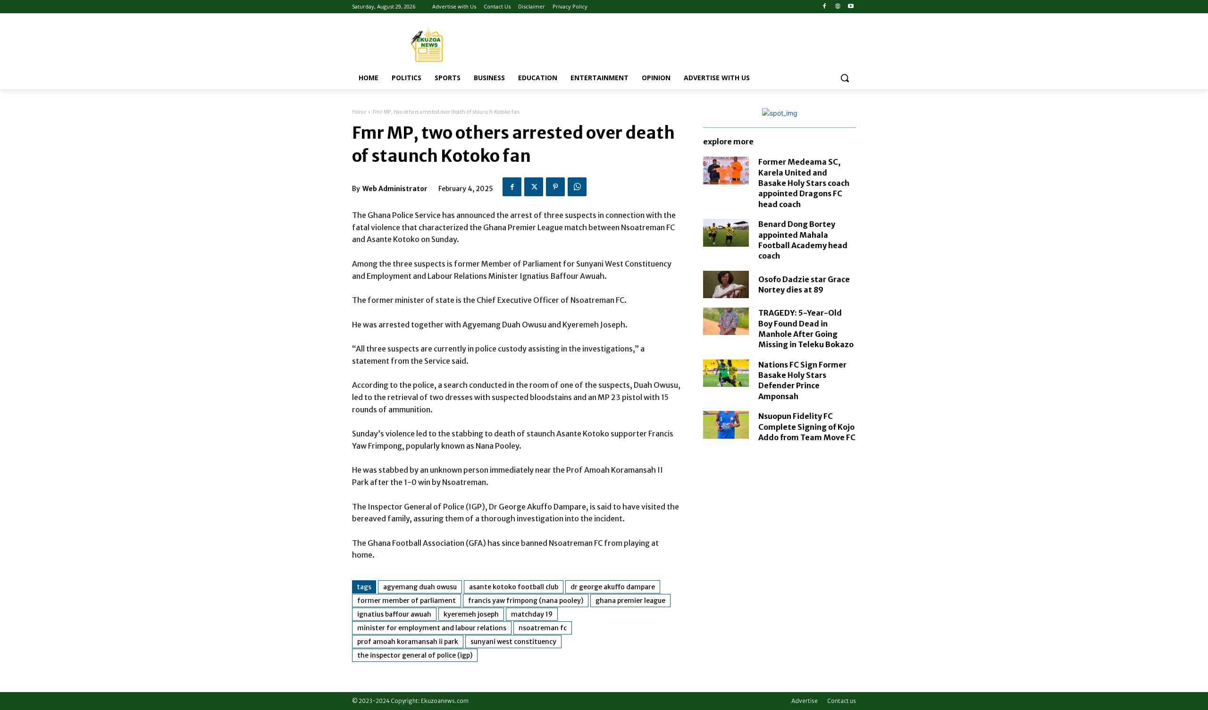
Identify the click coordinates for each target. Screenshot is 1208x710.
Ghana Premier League (630, 600)
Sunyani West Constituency (513, 641)
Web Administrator (395, 188)
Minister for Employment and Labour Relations (431, 628)
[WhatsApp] (577, 186)
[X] (533, 186)
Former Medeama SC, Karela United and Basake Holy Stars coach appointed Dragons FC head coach (803, 183)
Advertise (804, 700)
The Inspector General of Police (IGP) (414, 655)
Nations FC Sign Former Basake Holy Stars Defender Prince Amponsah (802, 380)
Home (359, 112)
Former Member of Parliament (406, 600)
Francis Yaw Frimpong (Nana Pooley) (525, 600)
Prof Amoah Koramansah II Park (407, 641)
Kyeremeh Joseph (471, 614)
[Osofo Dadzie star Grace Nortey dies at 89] (726, 284)
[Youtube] (850, 6)
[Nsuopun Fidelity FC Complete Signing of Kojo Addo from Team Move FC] (726, 424)
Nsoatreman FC (543, 628)
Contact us (841, 700)
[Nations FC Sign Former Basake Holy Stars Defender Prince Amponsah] (726, 373)
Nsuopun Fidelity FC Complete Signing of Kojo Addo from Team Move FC (807, 426)
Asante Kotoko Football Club (513, 587)
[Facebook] (824, 6)
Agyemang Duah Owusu (420, 587)
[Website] (837, 6)
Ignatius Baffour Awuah (394, 614)
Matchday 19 (532, 614)
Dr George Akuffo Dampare (612, 587)
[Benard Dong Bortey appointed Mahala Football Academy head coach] (726, 232)
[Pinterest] (555, 186)
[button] (844, 78)
